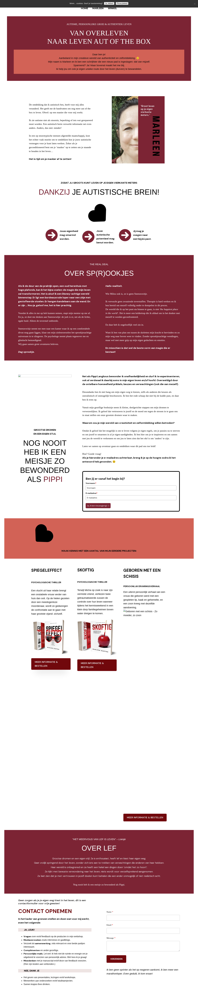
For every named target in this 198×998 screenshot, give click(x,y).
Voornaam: (91, 483)
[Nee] (194, 3)
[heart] (99, 215)
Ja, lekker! (109, 3)
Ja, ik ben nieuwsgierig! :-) (98, 505)
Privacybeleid (122, 3)
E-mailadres (91, 493)
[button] (51, 664)
